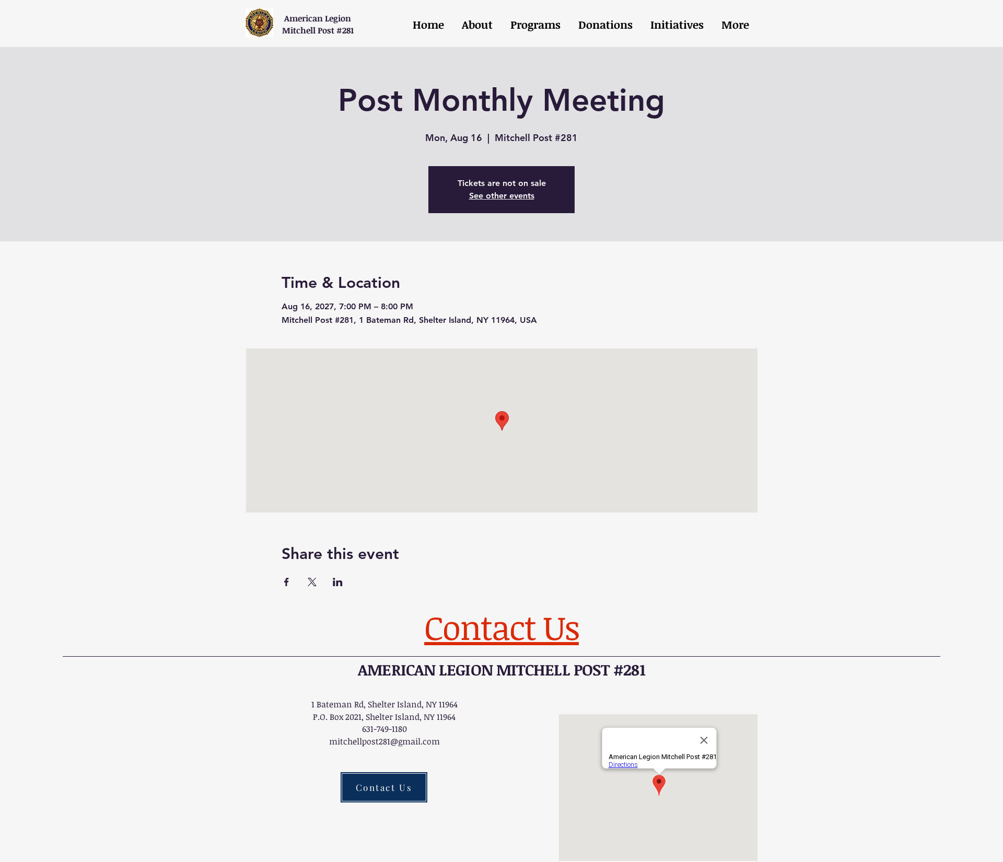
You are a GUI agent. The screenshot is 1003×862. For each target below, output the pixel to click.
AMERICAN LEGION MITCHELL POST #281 (501, 669)
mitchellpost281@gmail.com (384, 741)
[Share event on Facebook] (286, 582)
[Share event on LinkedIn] (338, 582)
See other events (501, 196)
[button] (534, 24)
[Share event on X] (312, 582)
